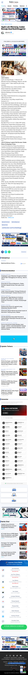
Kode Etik (21, 661)
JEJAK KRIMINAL (5, 659)
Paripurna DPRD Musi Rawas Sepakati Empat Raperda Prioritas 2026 (9, 382)
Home (2, 24)
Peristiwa (15, 6)
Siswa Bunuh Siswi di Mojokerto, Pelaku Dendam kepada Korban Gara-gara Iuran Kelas (12, 285)
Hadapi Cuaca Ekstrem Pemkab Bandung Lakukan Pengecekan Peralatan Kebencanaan (8, 526)
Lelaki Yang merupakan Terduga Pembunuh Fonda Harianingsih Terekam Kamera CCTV (13, 291)
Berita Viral (5, 224)
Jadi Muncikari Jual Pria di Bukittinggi (11, 227)
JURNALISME (21, 657)
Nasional (22, 6)
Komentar (23, 251)
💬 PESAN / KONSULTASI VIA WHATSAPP (14, 627)
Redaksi (5, 661)
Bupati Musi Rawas (7, 389)
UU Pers (10, 661)
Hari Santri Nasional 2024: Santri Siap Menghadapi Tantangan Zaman (8, 553)
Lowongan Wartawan (10, 663)
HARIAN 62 (13, 659)
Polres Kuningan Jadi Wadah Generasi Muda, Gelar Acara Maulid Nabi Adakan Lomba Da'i (9, 362)
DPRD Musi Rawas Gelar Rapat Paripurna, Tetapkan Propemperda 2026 (9, 392)
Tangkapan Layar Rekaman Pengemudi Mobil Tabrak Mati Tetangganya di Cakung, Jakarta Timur (14, 277)
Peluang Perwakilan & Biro (11, 665)
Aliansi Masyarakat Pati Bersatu (8, 370)
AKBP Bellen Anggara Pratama (7, 359)
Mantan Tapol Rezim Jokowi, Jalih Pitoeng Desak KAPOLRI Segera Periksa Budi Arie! (9, 373)
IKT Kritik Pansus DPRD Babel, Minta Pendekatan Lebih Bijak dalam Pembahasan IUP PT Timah (9, 535)
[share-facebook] (2, 252)
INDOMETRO (7, 657)
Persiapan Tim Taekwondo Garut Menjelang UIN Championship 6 (8, 544)
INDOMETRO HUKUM (21, 659)
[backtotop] (14, 671)
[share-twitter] (6, 252)
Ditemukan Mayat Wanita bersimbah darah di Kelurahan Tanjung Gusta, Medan (14, 311)
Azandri (4, 379)
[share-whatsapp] (9, 252)
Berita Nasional (15, 222)
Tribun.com (11, 217)
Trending (3, 6)
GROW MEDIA (14, 657)
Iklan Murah (19, 663)
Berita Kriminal (5, 222)
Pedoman (16, 661)
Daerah (9, 6)
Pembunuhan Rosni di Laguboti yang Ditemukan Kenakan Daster (11, 307)
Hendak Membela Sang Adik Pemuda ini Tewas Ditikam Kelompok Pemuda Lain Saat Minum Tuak (13, 318)
